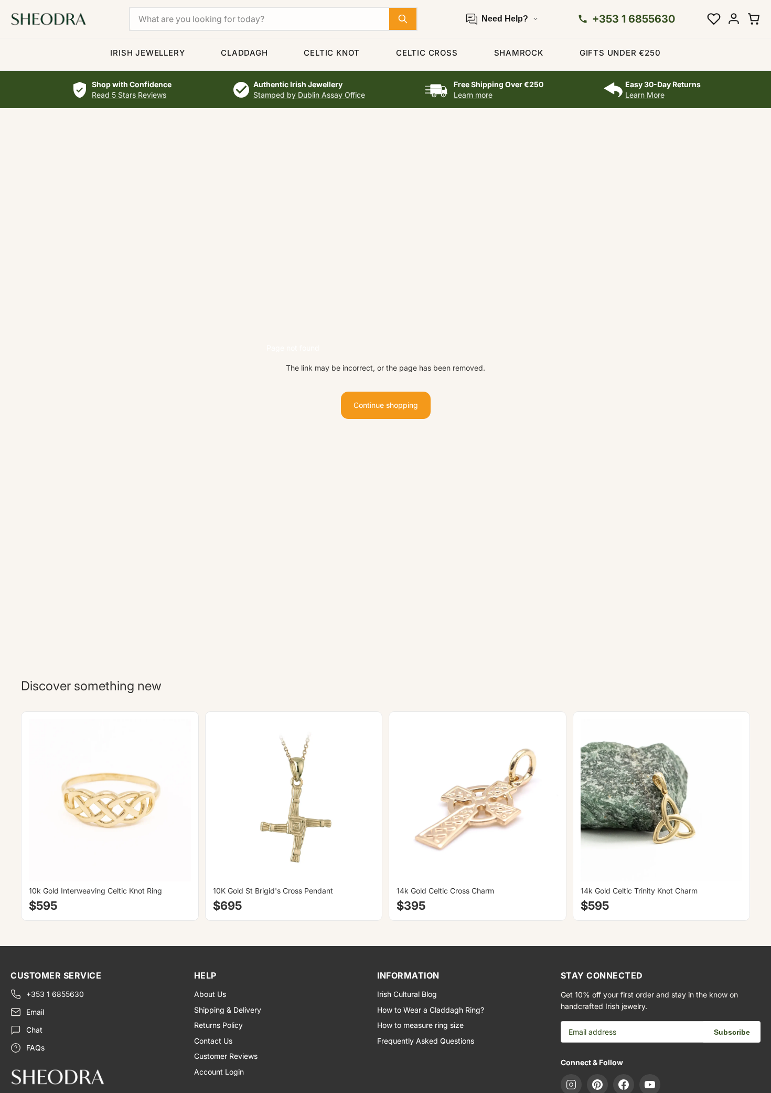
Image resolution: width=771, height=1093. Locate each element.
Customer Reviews (226, 1056)
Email (35, 1011)
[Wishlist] (714, 19)
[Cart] (754, 19)
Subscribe (732, 1032)
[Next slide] (175, 800)
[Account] (734, 19)
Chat (34, 1029)
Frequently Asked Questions (425, 1040)
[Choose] (174, 865)
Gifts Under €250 (620, 53)
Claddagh (244, 53)
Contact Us (213, 1040)
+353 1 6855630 (55, 994)
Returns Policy (218, 1025)
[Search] (402, 19)
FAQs (35, 1047)
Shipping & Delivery (227, 1009)
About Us (210, 994)
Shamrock (518, 53)
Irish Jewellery (147, 53)
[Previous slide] (44, 800)
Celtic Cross (427, 53)
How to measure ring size (420, 1025)
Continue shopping (386, 405)
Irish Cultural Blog (407, 994)
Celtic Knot (332, 53)
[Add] (358, 865)
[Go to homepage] (93, 1077)
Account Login (219, 1071)
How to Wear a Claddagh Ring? (430, 1009)
